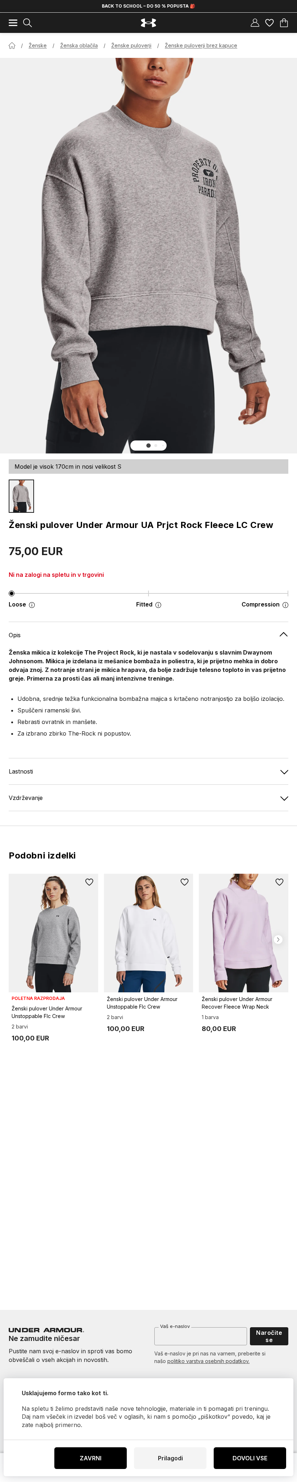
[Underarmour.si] (148, 22)
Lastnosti (21, 771)
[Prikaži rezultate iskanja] (27, 22)
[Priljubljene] (269, 22)
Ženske (38, 45)
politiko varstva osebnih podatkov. (208, 1361)
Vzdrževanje (26, 797)
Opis (15, 635)
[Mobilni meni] (13, 22)
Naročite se (269, 1336)
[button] (148, 445)
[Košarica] (284, 22)
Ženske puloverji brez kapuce (201, 45)
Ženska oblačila (79, 45)
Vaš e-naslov (175, 1326)
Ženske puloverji (131, 45)
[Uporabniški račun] (255, 22)
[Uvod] (12, 45)
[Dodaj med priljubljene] (89, 882)
